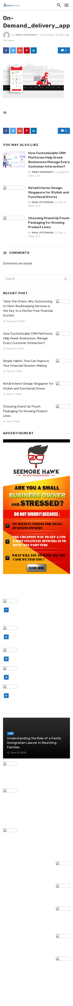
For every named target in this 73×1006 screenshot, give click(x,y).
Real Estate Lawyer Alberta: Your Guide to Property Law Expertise (27, 938)
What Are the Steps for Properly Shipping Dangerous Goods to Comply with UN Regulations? (43, 795)
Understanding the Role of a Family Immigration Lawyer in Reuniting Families (34, 742)
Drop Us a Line (26, 997)
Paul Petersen (42, 202)
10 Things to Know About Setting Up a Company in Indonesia (27, 961)
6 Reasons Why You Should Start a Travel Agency (27, 888)
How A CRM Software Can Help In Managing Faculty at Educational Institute (44, 835)
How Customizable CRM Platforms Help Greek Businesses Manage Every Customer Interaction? (49, 159)
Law (10, 733)
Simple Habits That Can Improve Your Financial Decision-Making (26, 363)
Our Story (49, 997)
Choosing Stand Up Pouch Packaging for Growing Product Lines (48, 222)
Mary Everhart (27, 34)
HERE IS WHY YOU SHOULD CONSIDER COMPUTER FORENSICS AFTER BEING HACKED (40, 771)
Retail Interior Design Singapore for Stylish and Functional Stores (48, 192)
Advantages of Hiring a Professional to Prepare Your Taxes (31, 815)
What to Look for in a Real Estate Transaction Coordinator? (28, 866)
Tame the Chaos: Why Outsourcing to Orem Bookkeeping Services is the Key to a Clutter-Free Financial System (28, 308)
